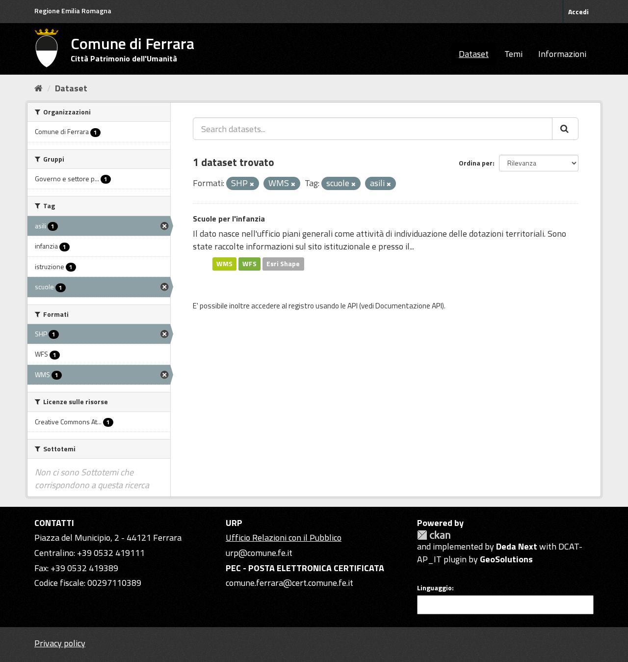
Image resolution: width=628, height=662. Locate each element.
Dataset (474, 53)
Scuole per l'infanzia (229, 218)
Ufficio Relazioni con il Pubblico (283, 537)
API (352, 305)
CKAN (433, 535)
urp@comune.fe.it (259, 552)
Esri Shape (283, 264)
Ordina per (476, 163)
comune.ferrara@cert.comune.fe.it (289, 582)
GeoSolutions (506, 559)
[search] (565, 128)
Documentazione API (408, 305)
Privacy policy (59, 643)
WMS (224, 264)
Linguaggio (434, 588)
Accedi (578, 11)
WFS (249, 264)
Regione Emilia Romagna (72, 10)
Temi (513, 53)
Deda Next (516, 546)
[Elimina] (252, 184)
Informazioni (562, 53)
